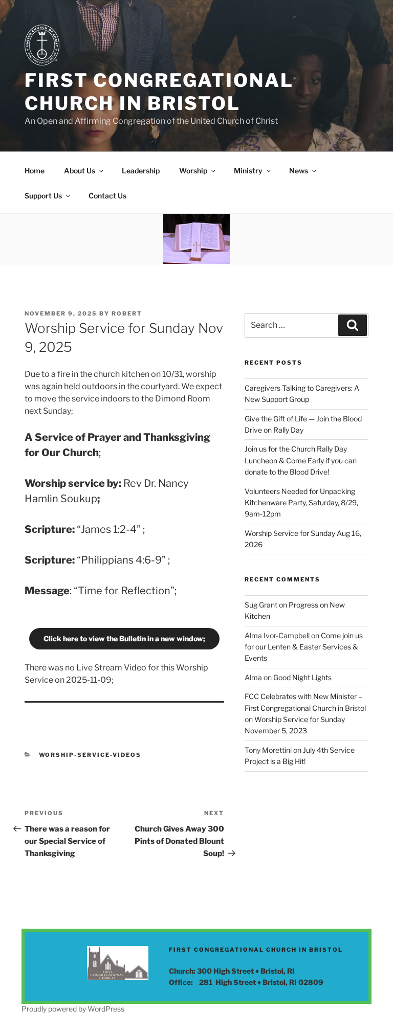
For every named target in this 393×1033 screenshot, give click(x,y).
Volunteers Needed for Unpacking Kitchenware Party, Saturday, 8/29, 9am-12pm (301, 503)
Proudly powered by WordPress (72, 1008)
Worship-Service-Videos (90, 754)
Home (35, 170)
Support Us (43, 195)
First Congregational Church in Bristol (159, 92)
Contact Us (107, 195)
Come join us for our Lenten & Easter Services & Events (304, 647)
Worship (193, 170)
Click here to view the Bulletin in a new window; (124, 638)
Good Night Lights (302, 677)
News (298, 170)
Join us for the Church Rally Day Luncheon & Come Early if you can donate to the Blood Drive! (301, 460)
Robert (127, 313)
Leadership (141, 170)
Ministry (248, 170)
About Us (79, 170)
